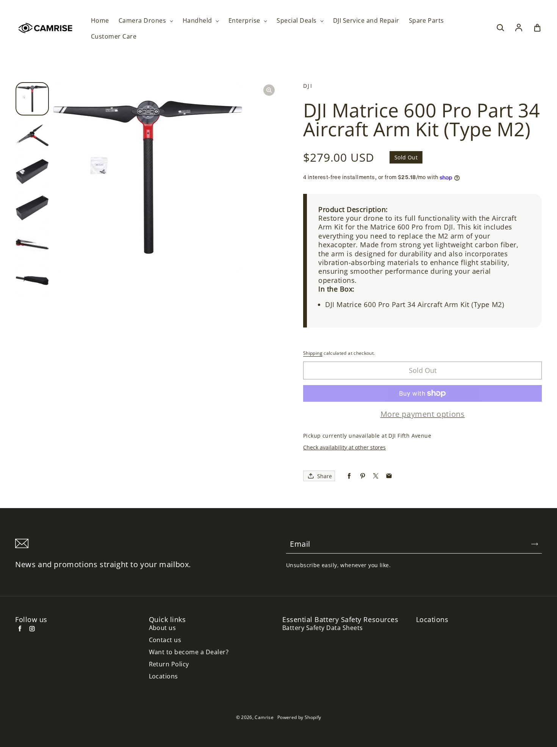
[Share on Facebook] (349, 476)
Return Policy (169, 664)
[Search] (500, 28)
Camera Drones (143, 21)
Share (324, 476)
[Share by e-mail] (389, 476)
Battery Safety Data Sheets (322, 628)
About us (162, 628)
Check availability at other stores (344, 447)
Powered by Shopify (299, 717)
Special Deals (297, 21)
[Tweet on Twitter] (375, 476)
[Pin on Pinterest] (362, 476)
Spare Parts (426, 21)
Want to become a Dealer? (189, 652)
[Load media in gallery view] (32, 99)
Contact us (165, 640)
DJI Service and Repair (366, 21)
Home (100, 21)
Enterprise (245, 21)
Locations (163, 676)
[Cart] (537, 28)
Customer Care (113, 37)
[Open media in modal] (269, 90)
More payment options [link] (422, 414)
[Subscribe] (534, 544)
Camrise (264, 717)
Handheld (198, 21)
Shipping (312, 353)
